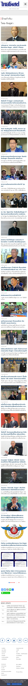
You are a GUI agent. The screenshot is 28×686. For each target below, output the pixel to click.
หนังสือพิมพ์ (4, 659)
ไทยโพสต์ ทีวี (4, 675)
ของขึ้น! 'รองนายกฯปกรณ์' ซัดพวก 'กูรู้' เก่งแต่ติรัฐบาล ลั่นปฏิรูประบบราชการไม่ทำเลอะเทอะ (16, 606)
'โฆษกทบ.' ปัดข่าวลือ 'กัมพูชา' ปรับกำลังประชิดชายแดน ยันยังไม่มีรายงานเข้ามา (13, 489)
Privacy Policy (19, 672)
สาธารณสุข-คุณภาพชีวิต (6, 671)
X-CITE (2, 668)
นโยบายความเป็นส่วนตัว (16, 684)
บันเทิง (2, 673)
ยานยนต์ (3, 669)
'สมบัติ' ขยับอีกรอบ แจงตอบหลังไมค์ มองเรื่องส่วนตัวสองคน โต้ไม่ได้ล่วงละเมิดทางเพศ (16, 614)
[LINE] (26, 640)
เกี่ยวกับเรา (18, 666)
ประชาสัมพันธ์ (19, 655)
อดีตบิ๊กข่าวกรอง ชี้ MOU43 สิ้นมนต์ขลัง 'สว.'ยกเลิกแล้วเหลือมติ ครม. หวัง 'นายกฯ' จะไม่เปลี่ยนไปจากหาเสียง (14, 269)
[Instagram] (20, 640)
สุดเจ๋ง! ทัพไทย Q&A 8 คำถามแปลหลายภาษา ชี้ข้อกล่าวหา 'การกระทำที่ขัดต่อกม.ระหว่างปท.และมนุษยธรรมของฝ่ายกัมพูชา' (14, 573)
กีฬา (17, 652)
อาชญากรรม (3, 666)
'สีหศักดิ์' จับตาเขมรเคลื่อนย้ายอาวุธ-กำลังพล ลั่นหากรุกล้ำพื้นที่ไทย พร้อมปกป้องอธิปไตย (14, 434)
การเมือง (3, 648)
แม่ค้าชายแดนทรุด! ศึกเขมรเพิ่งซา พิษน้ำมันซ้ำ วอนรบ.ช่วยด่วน (12, 322)
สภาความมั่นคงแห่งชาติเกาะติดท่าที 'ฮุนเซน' (13, 185)
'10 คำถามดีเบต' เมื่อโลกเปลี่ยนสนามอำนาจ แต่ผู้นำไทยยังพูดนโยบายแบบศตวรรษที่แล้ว (12, 517)
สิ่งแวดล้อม (18, 659)
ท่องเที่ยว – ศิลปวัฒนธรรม (21, 653)
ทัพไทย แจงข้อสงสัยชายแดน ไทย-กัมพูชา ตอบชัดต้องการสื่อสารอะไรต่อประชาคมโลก (14, 544)
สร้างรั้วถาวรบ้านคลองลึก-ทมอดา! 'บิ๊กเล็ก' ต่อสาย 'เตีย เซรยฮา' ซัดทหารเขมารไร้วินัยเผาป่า (14, 379)
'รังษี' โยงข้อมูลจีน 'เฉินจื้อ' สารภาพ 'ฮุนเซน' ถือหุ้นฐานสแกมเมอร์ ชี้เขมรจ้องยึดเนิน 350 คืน (13, 131)
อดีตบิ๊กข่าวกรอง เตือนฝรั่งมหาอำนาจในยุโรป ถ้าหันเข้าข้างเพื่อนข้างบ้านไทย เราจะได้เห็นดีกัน (13, 406)
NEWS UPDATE (6, 603)
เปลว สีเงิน (4, 650)
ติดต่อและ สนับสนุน (20, 668)
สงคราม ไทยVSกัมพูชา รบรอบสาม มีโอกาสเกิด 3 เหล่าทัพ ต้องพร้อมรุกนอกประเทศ (13, 242)
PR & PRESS (19, 664)
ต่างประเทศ (3, 664)
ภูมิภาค (17, 657)
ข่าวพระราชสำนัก (5, 657)
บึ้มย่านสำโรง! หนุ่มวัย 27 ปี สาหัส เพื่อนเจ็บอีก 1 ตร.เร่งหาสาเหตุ (16, 618)
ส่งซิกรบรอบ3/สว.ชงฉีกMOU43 (11, 295)
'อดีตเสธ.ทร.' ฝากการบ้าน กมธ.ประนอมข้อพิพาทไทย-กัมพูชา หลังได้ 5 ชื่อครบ (13, 46)
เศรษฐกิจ (3, 655)
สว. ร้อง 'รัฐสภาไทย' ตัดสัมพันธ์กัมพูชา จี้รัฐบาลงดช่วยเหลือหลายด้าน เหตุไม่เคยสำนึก (13, 214)
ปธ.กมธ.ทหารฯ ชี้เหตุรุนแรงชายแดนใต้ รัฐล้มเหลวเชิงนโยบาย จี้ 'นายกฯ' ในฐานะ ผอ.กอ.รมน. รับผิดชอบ (16, 621)
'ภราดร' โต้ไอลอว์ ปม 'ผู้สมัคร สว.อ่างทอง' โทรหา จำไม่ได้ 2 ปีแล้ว (16, 610)
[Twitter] (8, 640)
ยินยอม (8, 684)
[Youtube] (14, 640)
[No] (26, 682)
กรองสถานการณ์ (19, 648)
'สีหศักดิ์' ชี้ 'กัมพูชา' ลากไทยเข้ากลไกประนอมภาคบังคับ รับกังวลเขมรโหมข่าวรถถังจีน (14, 103)
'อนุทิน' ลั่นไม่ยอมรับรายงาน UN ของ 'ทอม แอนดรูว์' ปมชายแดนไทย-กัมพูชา (13, 74)
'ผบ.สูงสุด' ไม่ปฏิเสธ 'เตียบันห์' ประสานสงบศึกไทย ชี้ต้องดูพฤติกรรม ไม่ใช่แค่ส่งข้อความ (13, 462)
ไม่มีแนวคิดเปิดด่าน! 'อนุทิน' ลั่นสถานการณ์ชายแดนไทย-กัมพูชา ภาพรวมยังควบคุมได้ (14, 350)
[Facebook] (2, 640)
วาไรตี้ (17, 650)
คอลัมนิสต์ (4, 652)
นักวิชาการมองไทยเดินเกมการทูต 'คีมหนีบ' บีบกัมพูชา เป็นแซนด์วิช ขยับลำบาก (14, 157)
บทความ (3, 653)
